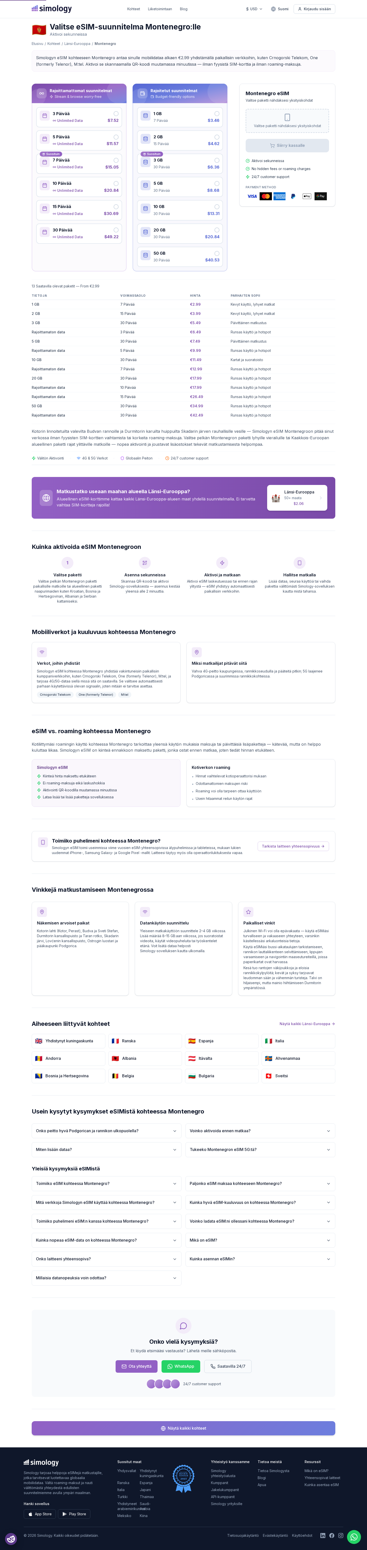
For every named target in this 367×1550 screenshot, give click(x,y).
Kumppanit (219, 1483)
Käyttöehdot (302, 1535)
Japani (145, 1490)
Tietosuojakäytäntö (243, 1535)
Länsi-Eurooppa (77, 43)
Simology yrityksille (226, 1504)
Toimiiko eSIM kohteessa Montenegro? (73, 1183)
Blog (183, 9)
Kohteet (133, 9)
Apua (262, 1485)
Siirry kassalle (291, 145)
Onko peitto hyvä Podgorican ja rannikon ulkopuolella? (87, 1130)
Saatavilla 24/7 (231, 1366)
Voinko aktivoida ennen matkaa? (220, 1130)
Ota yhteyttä (140, 1366)
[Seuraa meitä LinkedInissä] (322, 1535)
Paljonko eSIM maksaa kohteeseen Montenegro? (236, 1183)
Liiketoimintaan (160, 9)
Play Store (77, 1514)
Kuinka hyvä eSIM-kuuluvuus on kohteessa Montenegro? (243, 1202)
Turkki (122, 1497)
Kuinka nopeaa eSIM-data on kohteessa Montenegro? (86, 1240)
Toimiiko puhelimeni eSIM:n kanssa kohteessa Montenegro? (92, 1221)
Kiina (144, 1516)
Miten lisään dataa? (54, 1149)
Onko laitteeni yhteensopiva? (63, 1258)
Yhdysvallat (126, 1471)
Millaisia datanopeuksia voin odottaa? (71, 1277)
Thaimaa (147, 1497)
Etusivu (37, 43)
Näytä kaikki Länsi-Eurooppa (305, 1024)
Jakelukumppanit (225, 1490)
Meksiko (124, 1516)
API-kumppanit (223, 1497)
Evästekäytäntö (275, 1535)
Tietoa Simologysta (273, 1471)
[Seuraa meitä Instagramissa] (340, 1535)
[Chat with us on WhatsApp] (354, 1537)
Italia (121, 1490)
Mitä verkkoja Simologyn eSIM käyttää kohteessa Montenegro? (95, 1202)
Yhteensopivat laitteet (322, 1478)
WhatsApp (184, 1366)
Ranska (123, 1483)
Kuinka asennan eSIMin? (212, 1258)
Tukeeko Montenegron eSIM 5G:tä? (223, 1149)
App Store (43, 1514)
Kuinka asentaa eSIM (322, 1485)
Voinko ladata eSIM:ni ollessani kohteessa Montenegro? (242, 1221)
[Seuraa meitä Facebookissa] (331, 1535)
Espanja (146, 1483)
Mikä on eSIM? (203, 1240)
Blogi (262, 1478)
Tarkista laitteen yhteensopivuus (291, 846)
